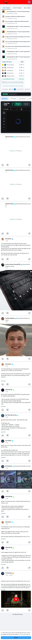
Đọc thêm (3, 381)
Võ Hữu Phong (10, 67)
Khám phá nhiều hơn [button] (25, 634)
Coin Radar (8, 440)
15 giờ (6, 549)
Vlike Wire (8, 389)
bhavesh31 (8, 238)
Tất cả (5, 98)
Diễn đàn (11, 89)
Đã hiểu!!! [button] (16, 637)
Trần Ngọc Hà (10, 70)
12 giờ (6, 240)
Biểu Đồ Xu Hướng (18, 104)
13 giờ (6, 391)
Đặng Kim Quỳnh (10, 76)
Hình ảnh (23, 98)
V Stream (7, 573)
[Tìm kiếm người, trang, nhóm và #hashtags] (29, 2)
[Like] (16, 165)
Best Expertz (8, 466)
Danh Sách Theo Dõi (26, 104)
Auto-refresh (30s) (20, 89)
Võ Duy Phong (10, 73)
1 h (6, 138)
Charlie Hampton (10, 318)
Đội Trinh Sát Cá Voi (10, 415)
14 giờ (6, 417)
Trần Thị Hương (10, 64)
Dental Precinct (9, 136)
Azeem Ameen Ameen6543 (12, 264)
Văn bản (14, 98)
